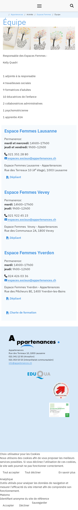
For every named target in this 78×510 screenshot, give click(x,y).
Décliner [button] (24, 505)
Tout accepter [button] (11, 472)
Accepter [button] (8, 505)
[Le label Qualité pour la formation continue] (39, 375)
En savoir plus (67, 472)
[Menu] (39, 5)
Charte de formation (23, 312)
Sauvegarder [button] (39, 502)
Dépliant (15, 177)
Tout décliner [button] (33, 472)
